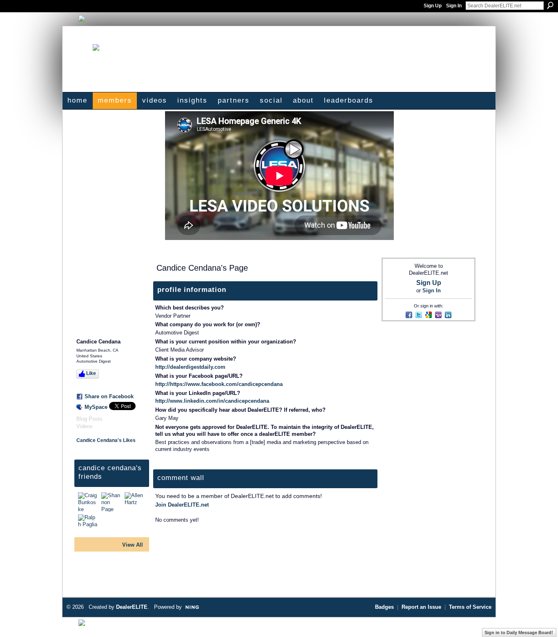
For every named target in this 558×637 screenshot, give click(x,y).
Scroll (537, 618)
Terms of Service (470, 607)
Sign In (454, 6)
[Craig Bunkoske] (88, 502)
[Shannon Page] (112, 502)
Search (550, 5)
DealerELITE (131, 607)
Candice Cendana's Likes (106, 440)
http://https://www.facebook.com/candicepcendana (219, 384)
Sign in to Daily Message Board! (518, 632)
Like (91, 373)
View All (132, 545)
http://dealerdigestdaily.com (190, 367)
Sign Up (433, 6)
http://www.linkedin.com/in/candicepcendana (212, 401)
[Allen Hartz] (135, 502)
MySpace (96, 407)
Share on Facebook (109, 396)
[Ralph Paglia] (88, 524)
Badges (384, 607)
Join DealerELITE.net (182, 505)
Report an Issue (421, 607)
